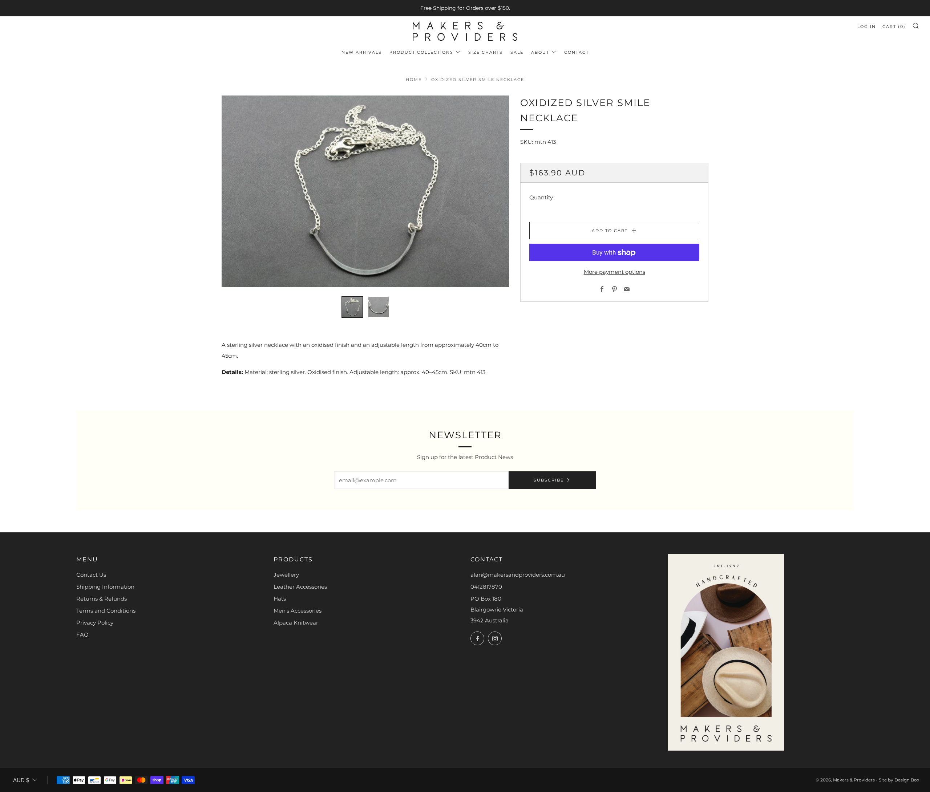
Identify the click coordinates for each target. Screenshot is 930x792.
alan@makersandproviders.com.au (517, 574)
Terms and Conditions (106, 610)
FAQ (82, 634)
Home (414, 79)
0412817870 (486, 586)
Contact (576, 52)
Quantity (541, 197)
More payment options (614, 272)
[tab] (352, 307)
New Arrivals (361, 52)
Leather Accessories (300, 586)
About (540, 52)
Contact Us (91, 574)
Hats (280, 598)
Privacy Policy (94, 622)
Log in (866, 26)
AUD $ (21, 780)
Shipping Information (105, 586)
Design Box (906, 780)
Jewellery (286, 574)
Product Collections (421, 52)
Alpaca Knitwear (296, 622)
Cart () (894, 26)
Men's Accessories (298, 610)
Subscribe (549, 480)
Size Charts (485, 52)
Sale (516, 52)
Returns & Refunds (101, 598)
